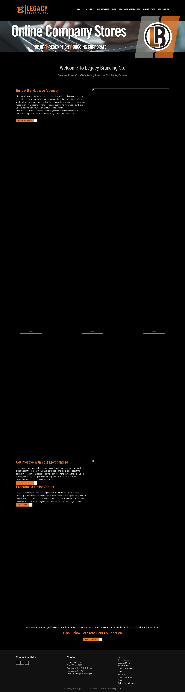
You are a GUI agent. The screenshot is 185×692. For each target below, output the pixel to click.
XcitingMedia (115, 689)
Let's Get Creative (25, 483)
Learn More (23, 504)
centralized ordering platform (66, 496)
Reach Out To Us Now (25, 120)
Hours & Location (91, 639)
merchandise (70, 113)
